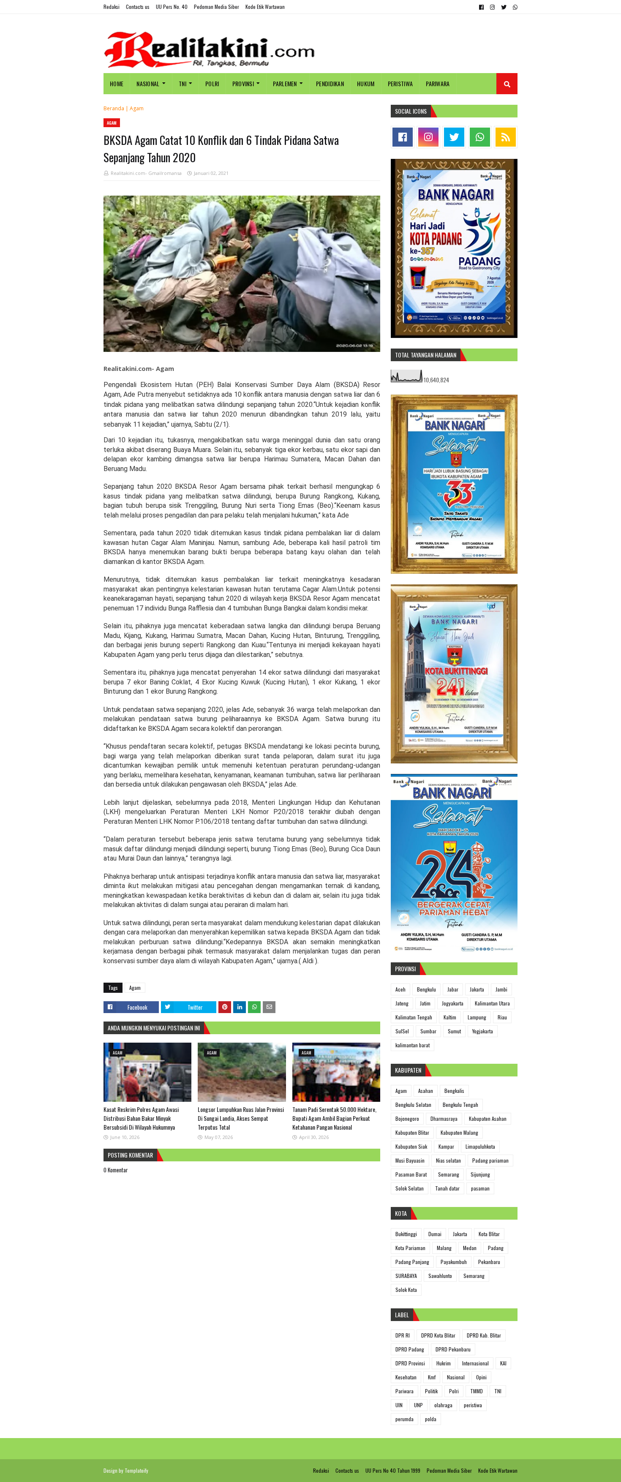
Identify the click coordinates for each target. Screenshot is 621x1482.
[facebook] (481, 7)
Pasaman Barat (411, 1174)
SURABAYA (406, 1275)
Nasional (456, 1377)
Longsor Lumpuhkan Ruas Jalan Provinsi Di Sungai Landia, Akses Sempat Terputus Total (241, 1118)
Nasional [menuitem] (147, 83)
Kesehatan (406, 1377)
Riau (502, 1017)
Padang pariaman (490, 1160)
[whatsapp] (514, 7)
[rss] (506, 137)
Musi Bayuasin (410, 1160)
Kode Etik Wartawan (265, 6)
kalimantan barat (412, 1045)
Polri (454, 1391)
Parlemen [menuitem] (285, 83)
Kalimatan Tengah (413, 1017)
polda (430, 1418)
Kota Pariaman (410, 1247)
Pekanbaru (489, 1261)
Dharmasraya (444, 1118)
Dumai (434, 1233)
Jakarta (477, 989)
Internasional (475, 1363)
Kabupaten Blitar (412, 1132)
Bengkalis (454, 1090)
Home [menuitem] (116, 83)
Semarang (448, 1174)
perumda (404, 1418)
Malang (444, 1247)
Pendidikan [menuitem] (330, 83)
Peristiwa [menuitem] (400, 83)
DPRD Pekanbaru (453, 1349)
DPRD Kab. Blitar (484, 1335)
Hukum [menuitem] (366, 83)
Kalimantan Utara (492, 1003)
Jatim (425, 1003)
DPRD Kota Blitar (438, 1335)
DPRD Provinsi (410, 1363)
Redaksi (112, 6)
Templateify (136, 1470)
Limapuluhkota (480, 1146)
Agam (137, 108)
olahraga (443, 1404)
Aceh (400, 989)
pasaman (480, 1188)
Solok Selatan (409, 1188)
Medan (470, 1247)
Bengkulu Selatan (413, 1104)
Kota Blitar (489, 1233)
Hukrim (443, 1363)
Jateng (402, 1003)
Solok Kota (406, 1289)
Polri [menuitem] (212, 83)
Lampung (477, 1017)
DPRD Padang (409, 1349)
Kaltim (450, 1017)
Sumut (454, 1031)
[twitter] (504, 7)
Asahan (425, 1090)
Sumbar (428, 1031)
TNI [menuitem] (182, 83)
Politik (431, 1391)
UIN (399, 1404)
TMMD (476, 1391)
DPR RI (402, 1335)
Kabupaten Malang (459, 1132)
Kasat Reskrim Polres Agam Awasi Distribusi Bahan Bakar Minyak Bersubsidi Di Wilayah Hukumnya (141, 1118)
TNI (497, 1391)
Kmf (432, 1377)
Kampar (446, 1146)
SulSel (402, 1031)
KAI (503, 1363)
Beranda (114, 108)
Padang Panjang (412, 1261)
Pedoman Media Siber (216, 6)
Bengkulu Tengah (460, 1104)
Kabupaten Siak (411, 1146)
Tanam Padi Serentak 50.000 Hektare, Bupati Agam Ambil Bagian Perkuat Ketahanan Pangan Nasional (334, 1118)
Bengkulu (426, 989)
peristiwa (473, 1404)
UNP (418, 1404)
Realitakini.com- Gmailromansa (146, 173)
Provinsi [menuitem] (243, 83)
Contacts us (138, 6)
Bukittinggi (406, 1233)
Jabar (452, 989)
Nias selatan (448, 1160)
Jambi (501, 989)
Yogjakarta (482, 1031)
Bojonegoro (407, 1118)
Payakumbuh (454, 1261)
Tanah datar (447, 1188)
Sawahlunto (440, 1275)
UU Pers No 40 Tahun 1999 (392, 1470)
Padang (496, 1247)
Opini (481, 1377)
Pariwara (404, 1391)
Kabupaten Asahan (488, 1118)
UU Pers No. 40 (172, 6)
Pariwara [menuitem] (437, 83)
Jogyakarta (452, 1003)
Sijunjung (480, 1174)
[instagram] (492, 7)
